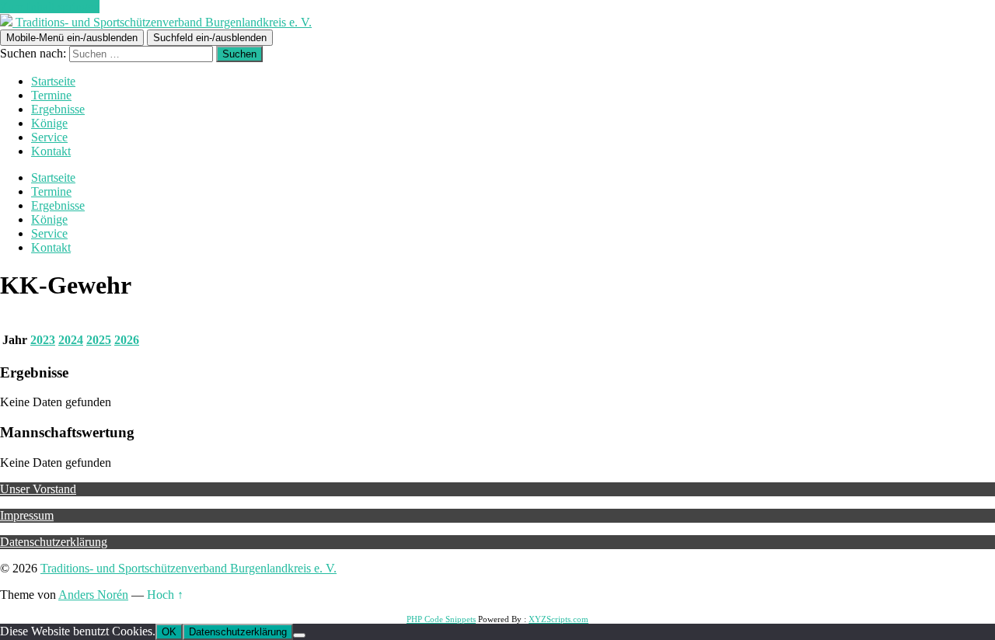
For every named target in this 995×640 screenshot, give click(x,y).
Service (49, 137)
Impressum (27, 515)
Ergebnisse (58, 109)
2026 (126, 339)
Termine (51, 95)
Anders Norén (93, 594)
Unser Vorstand (38, 489)
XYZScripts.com (558, 619)
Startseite (53, 81)
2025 (98, 339)
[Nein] (299, 635)
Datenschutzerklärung (53, 541)
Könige (49, 123)
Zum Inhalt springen (50, 6)
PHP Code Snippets (441, 619)
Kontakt (51, 151)
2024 (70, 339)
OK (169, 632)
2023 (42, 339)
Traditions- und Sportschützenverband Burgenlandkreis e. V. (188, 568)
